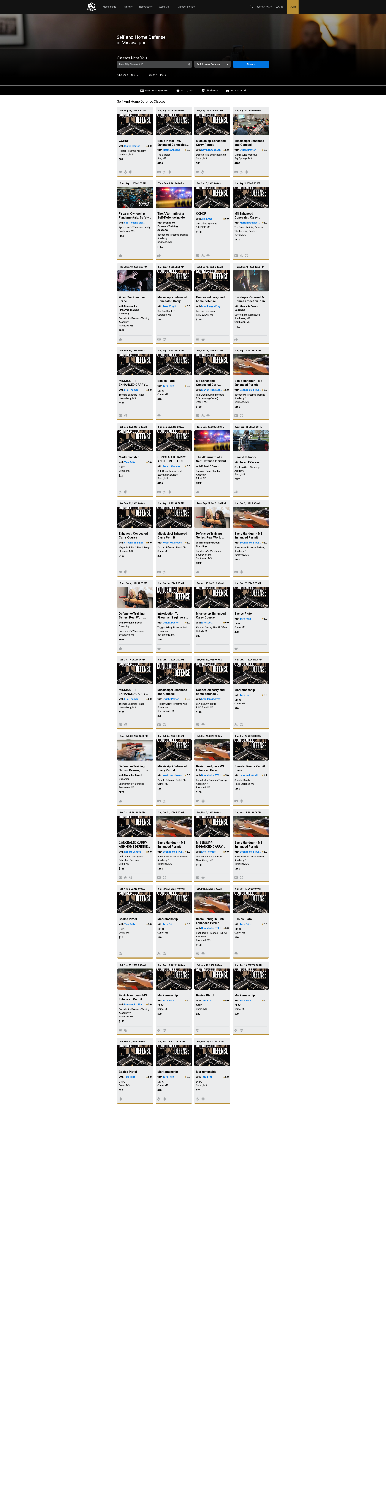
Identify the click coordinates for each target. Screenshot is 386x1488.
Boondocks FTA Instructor (250, 389)
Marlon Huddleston (250, 222)
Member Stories (186, 6)
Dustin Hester (132, 146)
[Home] (91, 6)
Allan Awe (206, 218)
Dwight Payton (248, 150)
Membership (109, 6)
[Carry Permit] (120, 172)
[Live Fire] (130, 172)
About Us (165, 4)
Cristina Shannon (133, 542)
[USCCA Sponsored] (120, 255)
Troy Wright (169, 306)
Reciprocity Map (214, 4)
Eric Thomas (131, 389)
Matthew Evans (171, 150)
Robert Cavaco (171, 466)
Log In (279, 6)
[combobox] (212, 64)
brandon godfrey (210, 306)
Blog (197, 4)
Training (127, 4)
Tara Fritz (168, 386)
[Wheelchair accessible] (125, 172)
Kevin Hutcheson (211, 150)
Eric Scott (206, 622)
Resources (146, 4)
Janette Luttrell (249, 775)
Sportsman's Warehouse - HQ (135, 222)
